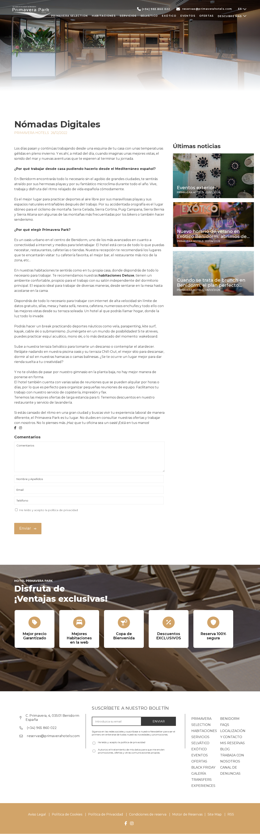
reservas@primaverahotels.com (207, 8)
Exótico (199, 749)
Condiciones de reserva (147, 814)
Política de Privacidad (105, 814)
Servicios (200, 737)
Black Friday (203, 767)
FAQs (224, 725)
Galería (198, 773)
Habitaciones (204, 731)
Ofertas (199, 761)
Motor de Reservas (187, 814)
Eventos (199, 755)
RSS (231, 814)
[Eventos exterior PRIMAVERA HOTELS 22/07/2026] (213, 197)
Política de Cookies (67, 814)
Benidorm (229, 719)
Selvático (200, 743)
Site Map (215, 814)
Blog (225, 749)
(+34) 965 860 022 (156, 9)
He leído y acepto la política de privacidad (48, 510)
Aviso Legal (37, 814)
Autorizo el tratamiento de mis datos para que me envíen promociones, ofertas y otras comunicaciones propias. (131, 751)
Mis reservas (232, 743)
